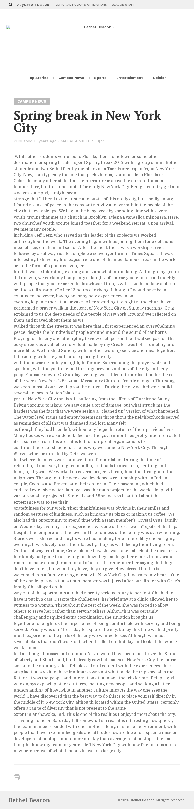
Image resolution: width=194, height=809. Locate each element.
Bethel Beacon (29, 800)
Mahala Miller (77, 141)
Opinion (160, 78)
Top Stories (38, 78)
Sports (100, 78)
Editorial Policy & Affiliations (81, 4)
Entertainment (129, 78)
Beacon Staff (123, 4)
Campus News (71, 78)
